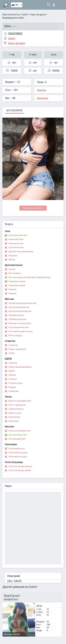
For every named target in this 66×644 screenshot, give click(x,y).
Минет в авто (15, 413)
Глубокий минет (16, 409)
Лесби (11, 353)
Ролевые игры (15, 383)
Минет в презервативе (19, 401)
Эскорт (12, 269)
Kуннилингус (14, 417)
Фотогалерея (14, 110)
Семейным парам (16, 281)
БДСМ (11, 371)
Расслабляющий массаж (20, 331)
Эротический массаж (18, 307)
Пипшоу (12, 289)
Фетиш (11, 259)
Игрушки (12, 255)
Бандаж (12, 387)
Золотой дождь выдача (20, 466)
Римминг (12, 293)
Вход (54, 4)
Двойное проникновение (20, 251)
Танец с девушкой (17, 349)
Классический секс (17, 235)
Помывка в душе (16, 285)
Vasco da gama (38, 14)
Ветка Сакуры (15, 335)
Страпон (12, 379)
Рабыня (12, 375)
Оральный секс (16, 243)
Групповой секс (16, 247)
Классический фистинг (19, 430)
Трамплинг (13, 391)
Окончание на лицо (17, 456)
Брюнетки (42, 98)
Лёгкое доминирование (20, 367)
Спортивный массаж (18, 327)
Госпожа (12, 363)
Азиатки (41, 90)
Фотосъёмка (14, 273)
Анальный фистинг (17, 435)
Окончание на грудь (18, 452)
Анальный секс (15, 239)
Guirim (25, 14)
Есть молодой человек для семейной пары (29, 277)
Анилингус (13, 421)
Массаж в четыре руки (19, 323)
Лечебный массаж (17, 319)
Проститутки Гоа (11, 14)
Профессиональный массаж (22, 303)
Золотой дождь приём (19, 470)
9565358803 (15, 33)
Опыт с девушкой (17, 405)
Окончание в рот (16, 448)
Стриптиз (13, 345)
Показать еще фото (33, 208)
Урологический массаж (19, 311)
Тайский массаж (16, 315)
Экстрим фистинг (17, 439)
